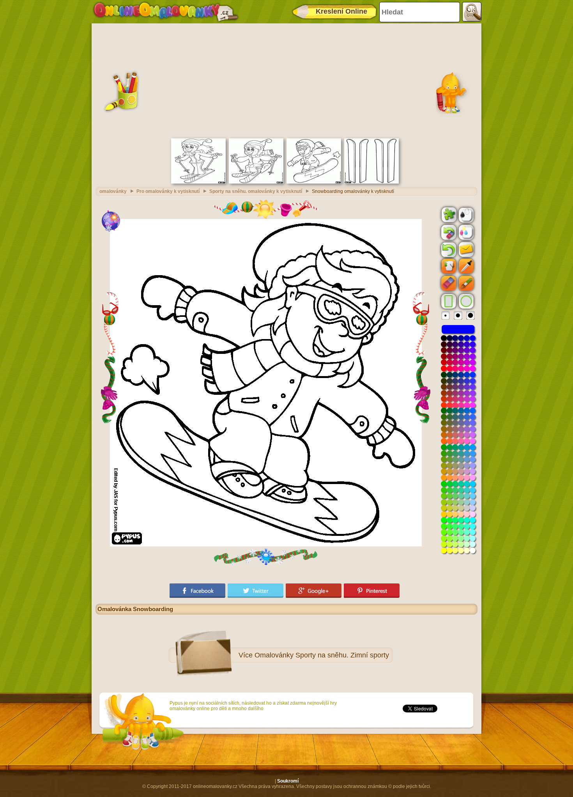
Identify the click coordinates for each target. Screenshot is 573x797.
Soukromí (288, 781)
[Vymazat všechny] (448, 232)
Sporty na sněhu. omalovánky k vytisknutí (255, 191)
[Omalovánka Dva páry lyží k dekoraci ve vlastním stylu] (371, 182)
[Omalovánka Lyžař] (256, 182)
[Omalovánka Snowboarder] (313, 182)
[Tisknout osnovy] (465, 214)
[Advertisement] (286, 79)
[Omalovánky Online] (165, 11)
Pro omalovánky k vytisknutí (168, 191)
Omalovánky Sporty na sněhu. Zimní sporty (322, 655)
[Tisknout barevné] (465, 231)
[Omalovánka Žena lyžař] (198, 182)
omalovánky (113, 191)
